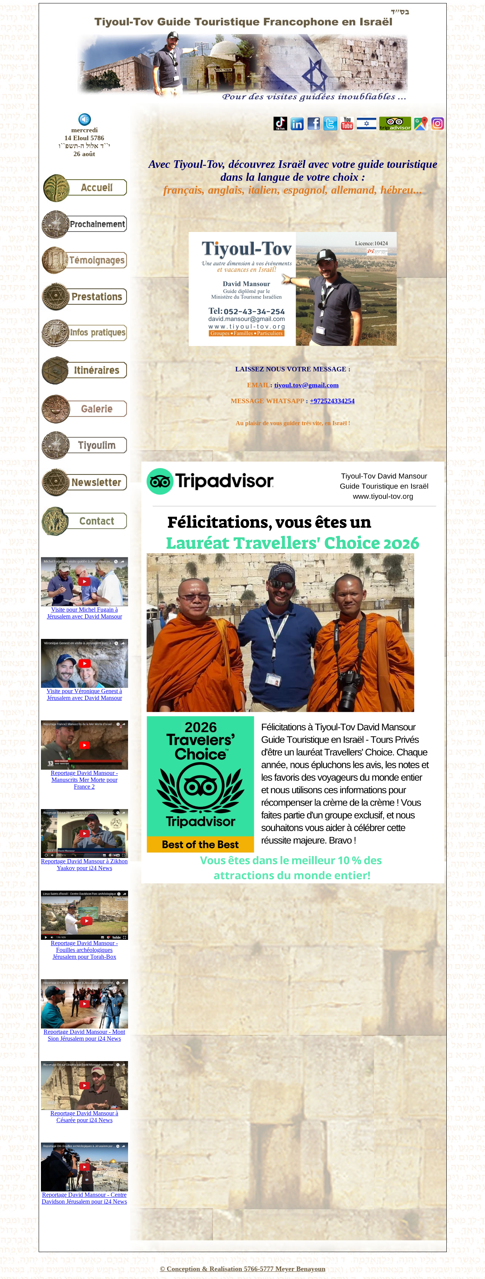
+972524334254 (332, 401)
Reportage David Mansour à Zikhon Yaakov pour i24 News (84, 864)
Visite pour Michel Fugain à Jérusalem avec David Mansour (84, 613)
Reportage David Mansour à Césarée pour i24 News (84, 1116)
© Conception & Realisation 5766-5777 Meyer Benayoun (242, 1269)
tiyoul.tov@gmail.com (306, 385)
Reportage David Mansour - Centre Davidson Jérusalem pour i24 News (84, 1198)
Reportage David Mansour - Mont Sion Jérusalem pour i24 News (84, 1035)
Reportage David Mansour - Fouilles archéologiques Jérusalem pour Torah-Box (84, 950)
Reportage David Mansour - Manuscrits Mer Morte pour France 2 (84, 780)
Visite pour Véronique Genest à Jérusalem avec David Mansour (84, 694)
